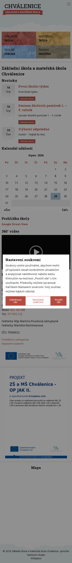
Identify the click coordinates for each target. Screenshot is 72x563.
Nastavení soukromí (38, 301)
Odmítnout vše (15, 301)
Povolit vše (58, 301)
